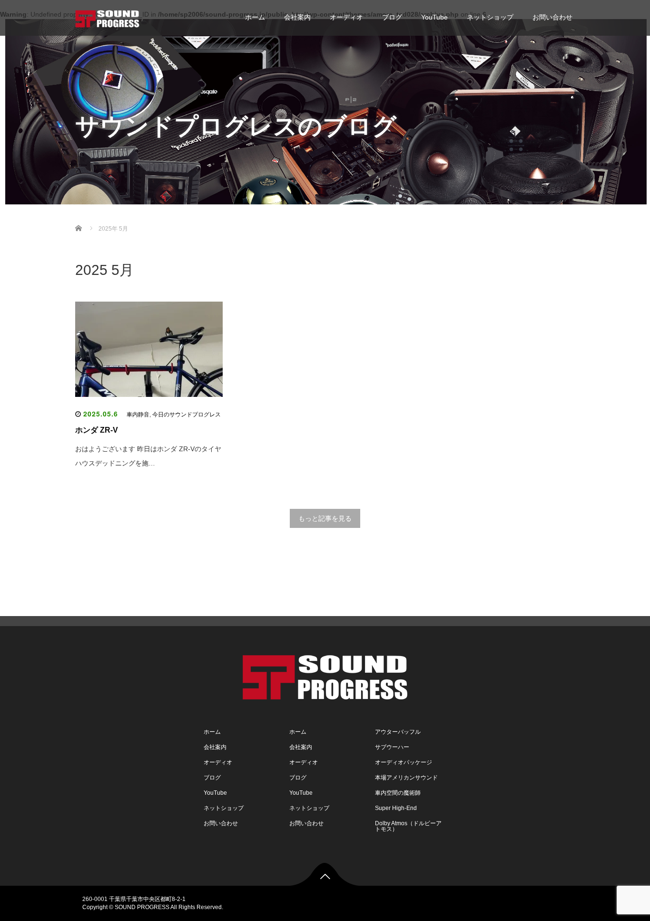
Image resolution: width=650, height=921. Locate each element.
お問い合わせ (552, 17)
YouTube (434, 17)
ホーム (255, 17)
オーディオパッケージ (403, 762)
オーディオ (346, 17)
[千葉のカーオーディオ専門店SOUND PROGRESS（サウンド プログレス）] (107, 17)
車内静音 (138, 414)
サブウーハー (392, 747)
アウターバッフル (398, 732)
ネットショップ (490, 17)
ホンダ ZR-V (96, 430)
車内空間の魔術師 (398, 792)
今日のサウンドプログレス (186, 414)
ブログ (392, 17)
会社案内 (297, 17)
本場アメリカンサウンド (406, 777)
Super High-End (396, 808)
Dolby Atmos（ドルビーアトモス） (408, 826)
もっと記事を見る (325, 518)
